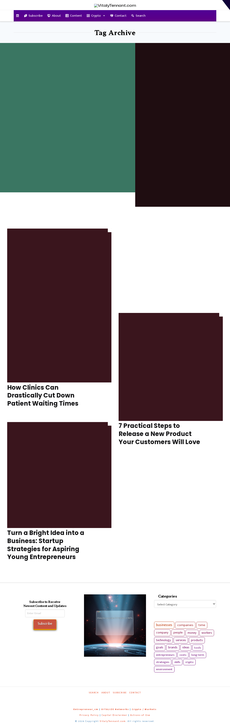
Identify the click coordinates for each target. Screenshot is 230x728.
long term (197, 654)
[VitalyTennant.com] (18, 15)
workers (206, 633)
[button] (226, 5)
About (56, 15)
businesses (164, 625)
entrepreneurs (165, 654)
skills (177, 662)
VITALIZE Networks (115, 709)
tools (197, 647)
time (201, 625)
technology (163, 640)
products (197, 640)
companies (185, 625)
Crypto (96, 15)
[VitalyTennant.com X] (111, 699)
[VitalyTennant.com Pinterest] (120, 699)
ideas (185, 647)
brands (172, 647)
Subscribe (36, 15)
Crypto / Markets (144, 709)
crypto (189, 662)
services (181, 640)
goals (159, 647)
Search (141, 15)
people (178, 632)
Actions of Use (140, 715)
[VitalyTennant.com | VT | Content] (128, 699)
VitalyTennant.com (113, 721)
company (162, 632)
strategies (162, 662)
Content (76, 15)
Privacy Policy (89, 715)
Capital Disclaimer (114, 715)
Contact (120, 15)
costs (182, 654)
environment (164, 669)
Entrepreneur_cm (85, 709)
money (192, 633)
